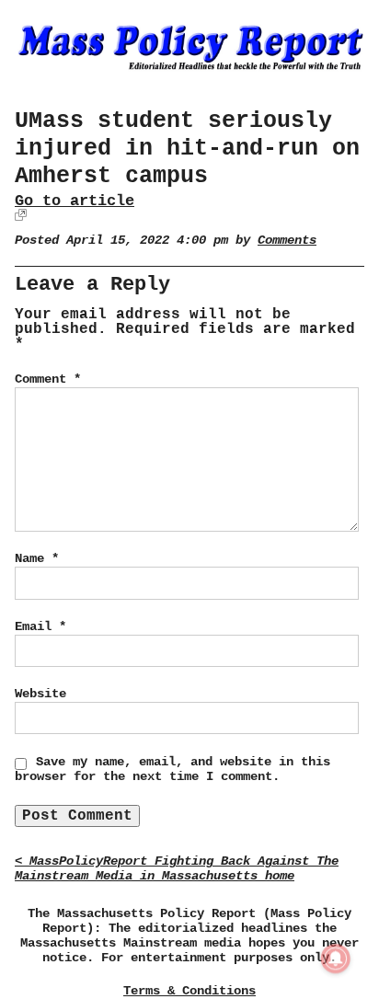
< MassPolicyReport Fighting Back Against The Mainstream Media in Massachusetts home (177, 869)
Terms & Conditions (189, 990)
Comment (48, 379)
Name (37, 558)
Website (40, 693)
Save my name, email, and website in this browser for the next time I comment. (172, 769)
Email (40, 626)
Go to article (74, 201)
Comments (287, 240)
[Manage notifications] (335, 958)
